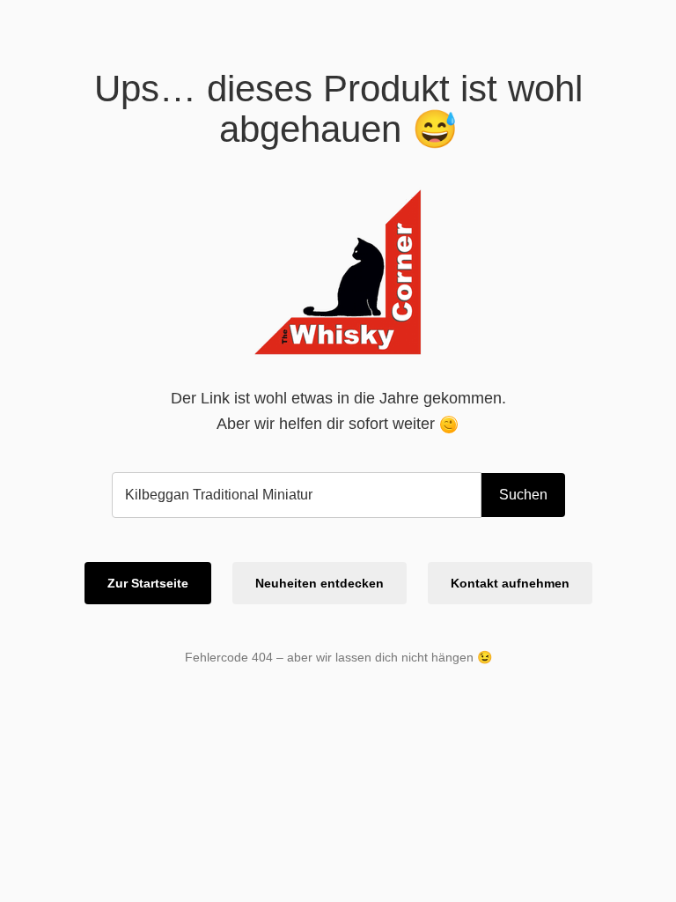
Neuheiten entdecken (319, 583)
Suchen (523, 494)
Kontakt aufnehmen (510, 583)
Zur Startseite (147, 583)
